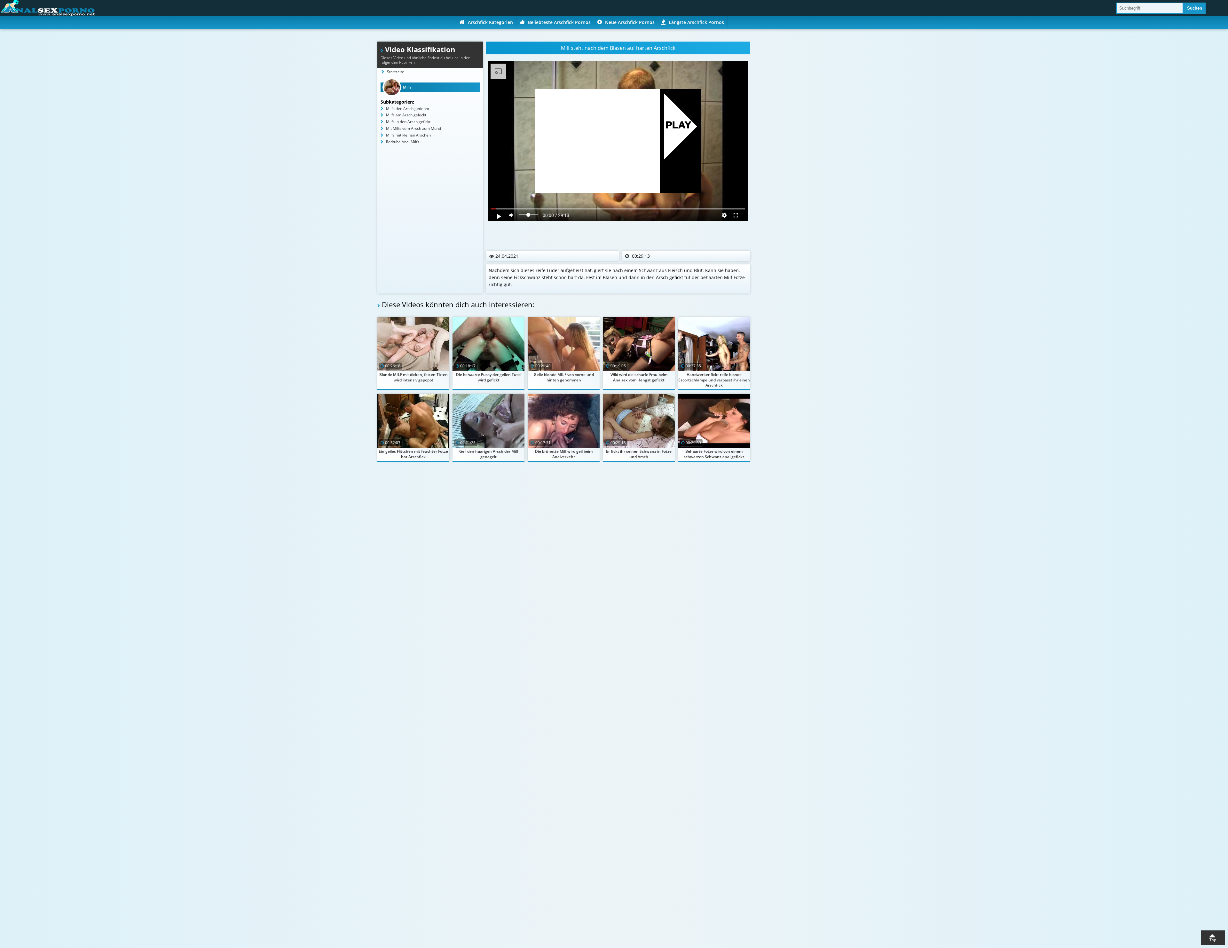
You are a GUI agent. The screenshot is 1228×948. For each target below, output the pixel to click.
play (678, 125)
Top (1212, 940)
